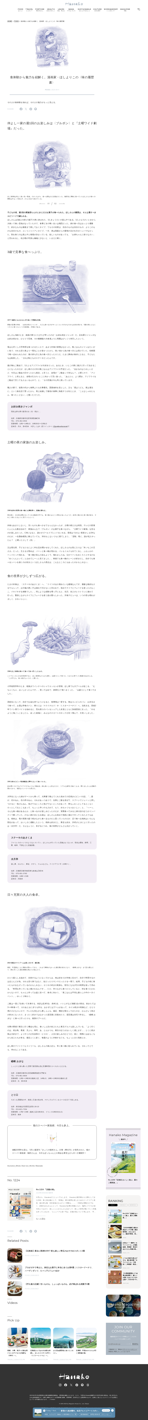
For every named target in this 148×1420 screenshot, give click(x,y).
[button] (42, 204)
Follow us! (123, 1311)
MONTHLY (133, 1205)
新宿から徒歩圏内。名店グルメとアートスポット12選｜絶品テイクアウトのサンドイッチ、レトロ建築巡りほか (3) (80, 1411)
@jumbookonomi (60, 426)
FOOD (16, 21)
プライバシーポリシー (130, 1349)
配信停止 (135, 1344)
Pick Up (13, 1320)
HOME (9, 21)
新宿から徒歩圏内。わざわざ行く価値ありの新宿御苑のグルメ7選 (52, 1414)
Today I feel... (51, 1410)
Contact (52, 1399)
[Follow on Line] (82, 1385)
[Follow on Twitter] (71, 1385)
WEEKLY (123, 1205)
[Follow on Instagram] (60, 1385)
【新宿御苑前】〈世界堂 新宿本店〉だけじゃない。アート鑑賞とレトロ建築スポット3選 (101, 1414)
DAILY (113, 1205)
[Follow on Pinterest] (77, 1385)
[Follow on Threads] (88, 1385)
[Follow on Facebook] (65, 1385)
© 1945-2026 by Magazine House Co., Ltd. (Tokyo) (74, 1403)
